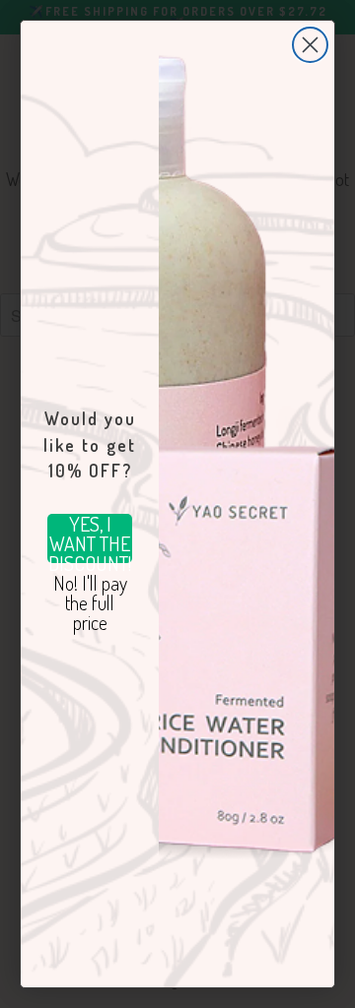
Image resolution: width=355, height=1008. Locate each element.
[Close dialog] (310, 45)
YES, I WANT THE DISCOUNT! (89, 538)
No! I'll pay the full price (90, 597)
